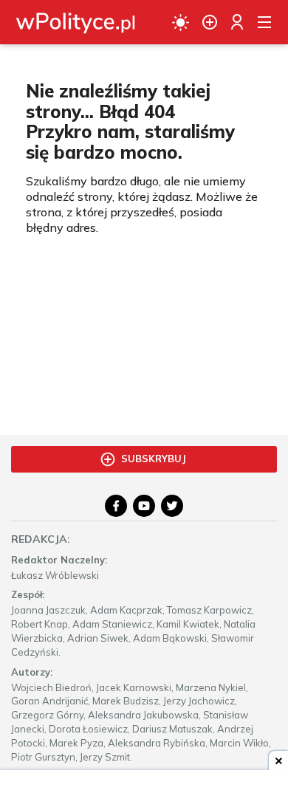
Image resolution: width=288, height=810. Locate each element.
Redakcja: (40, 539)
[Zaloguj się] (237, 22)
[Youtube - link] (144, 506)
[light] (180, 22)
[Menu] (264, 22)
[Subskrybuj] (209, 22)
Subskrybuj (153, 458)
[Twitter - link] (172, 506)
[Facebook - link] (116, 506)
